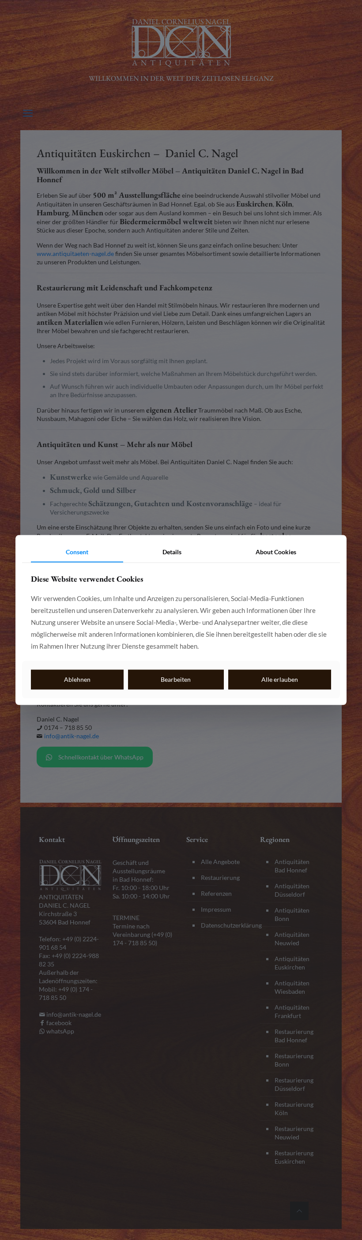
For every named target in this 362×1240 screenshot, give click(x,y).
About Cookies (276, 552)
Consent (77, 552)
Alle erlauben (279, 679)
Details (171, 552)
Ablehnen (77, 679)
